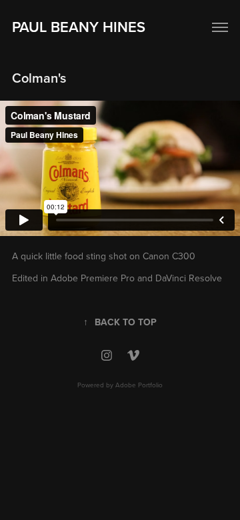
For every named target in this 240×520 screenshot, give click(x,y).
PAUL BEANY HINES (78, 26)
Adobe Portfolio (139, 384)
